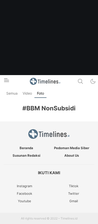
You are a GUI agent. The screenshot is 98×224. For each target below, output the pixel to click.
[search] (80, 81)
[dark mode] (93, 81)
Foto (40, 93)
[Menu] (6, 81)
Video (27, 93)
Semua (12, 93)
